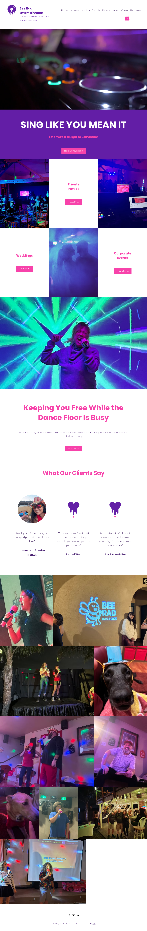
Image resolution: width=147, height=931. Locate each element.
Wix (94, 924)
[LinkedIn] (77, 915)
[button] (127, 18)
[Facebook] (69, 915)
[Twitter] (73, 915)
